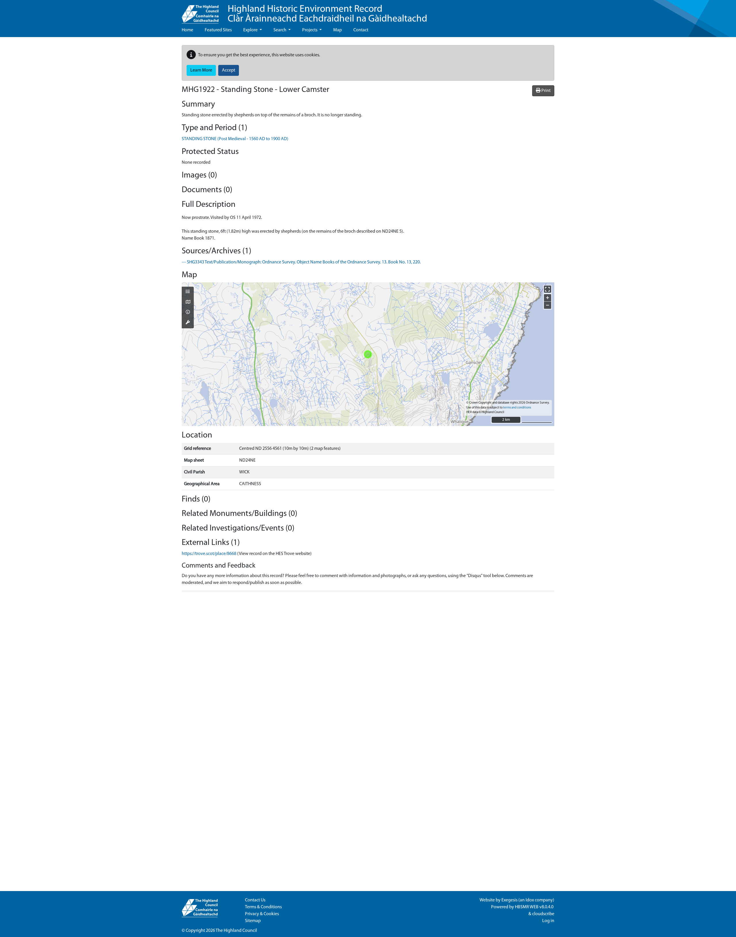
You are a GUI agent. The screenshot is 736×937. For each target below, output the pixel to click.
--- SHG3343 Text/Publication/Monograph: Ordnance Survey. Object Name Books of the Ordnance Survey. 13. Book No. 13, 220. (301, 262)
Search (280, 30)
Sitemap (253, 921)
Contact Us (255, 900)
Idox (530, 900)
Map (337, 30)
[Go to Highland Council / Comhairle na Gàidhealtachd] (200, 11)
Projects (310, 30)
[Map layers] (187, 292)
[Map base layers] (187, 302)
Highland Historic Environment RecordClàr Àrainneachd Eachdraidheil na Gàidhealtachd (327, 14)
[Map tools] (187, 323)
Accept (228, 70)
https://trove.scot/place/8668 (209, 554)
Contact (360, 30)
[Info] (187, 312)
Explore (250, 30)
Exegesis (509, 900)
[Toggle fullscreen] (547, 289)
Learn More (201, 70)
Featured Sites (218, 30)
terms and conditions (517, 407)
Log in (548, 921)
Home (187, 30)
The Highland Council (236, 930)
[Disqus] (368, 667)
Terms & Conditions (263, 907)
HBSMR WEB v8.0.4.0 (534, 907)
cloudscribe (543, 914)
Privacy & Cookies (262, 914)
